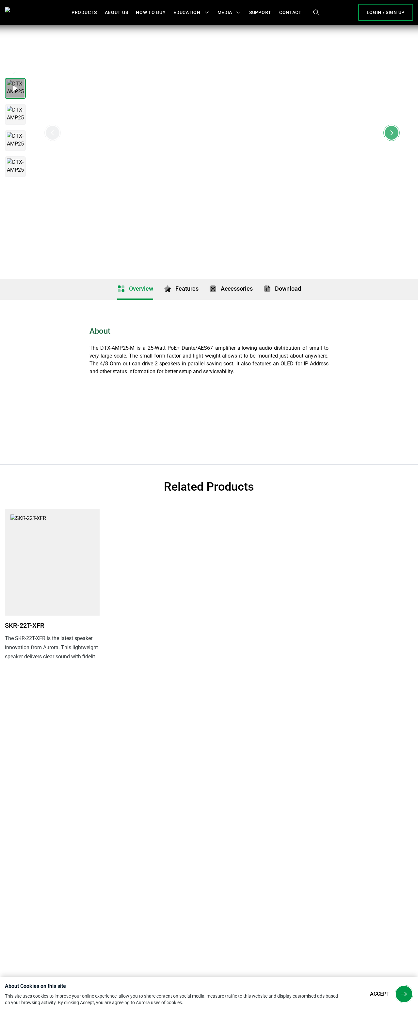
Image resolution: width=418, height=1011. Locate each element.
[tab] (135, 289)
